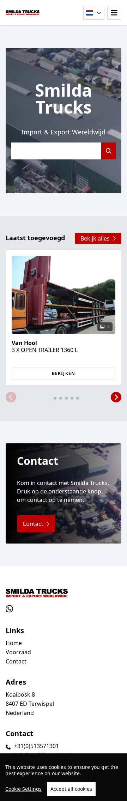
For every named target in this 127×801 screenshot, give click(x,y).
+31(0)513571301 (36, 746)
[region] (63, 777)
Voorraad (18, 652)
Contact (16, 661)
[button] (11, 397)
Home (14, 643)
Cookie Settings (23, 788)
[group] (63, 318)
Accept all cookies (71, 788)
